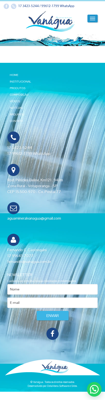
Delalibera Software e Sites (62, 386)
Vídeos (15, 101)
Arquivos (17, 114)
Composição (19, 95)
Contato (16, 121)
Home (14, 75)
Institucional (20, 82)
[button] (94, 389)
